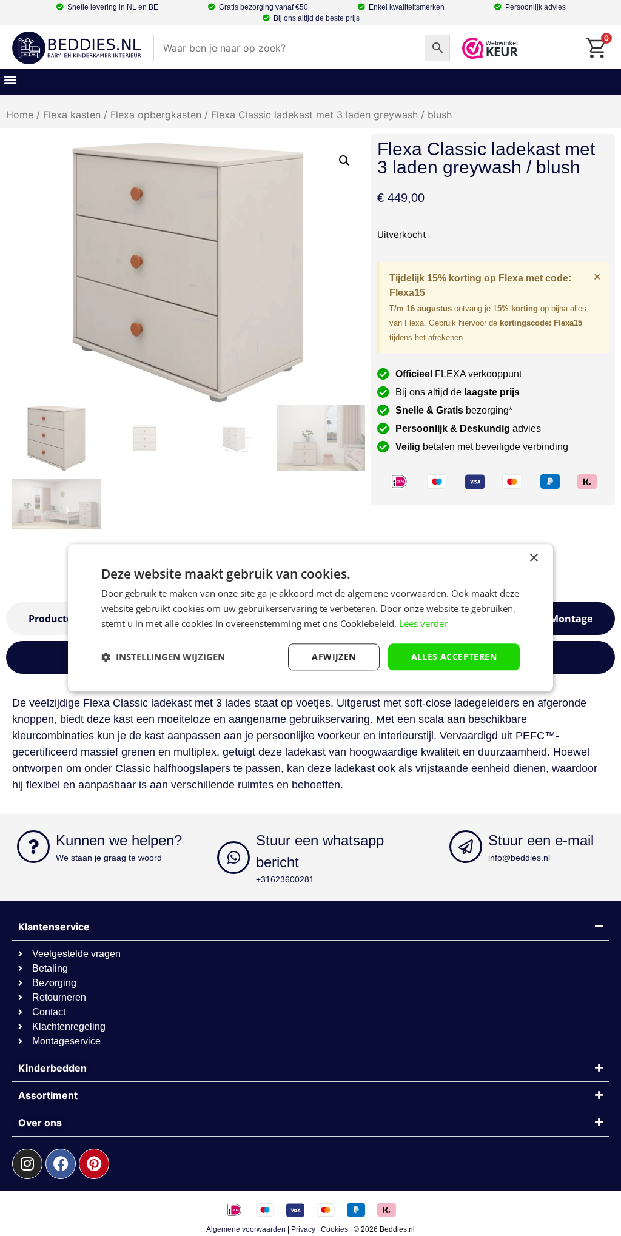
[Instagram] (27, 1164)
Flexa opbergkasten (155, 115)
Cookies (334, 1229)
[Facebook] (60, 1164)
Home (19, 115)
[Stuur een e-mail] (465, 846)
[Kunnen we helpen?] (33, 846)
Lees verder (423, 623)
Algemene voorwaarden (246, 1229)
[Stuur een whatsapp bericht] (233, 857)
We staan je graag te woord (109, 857)
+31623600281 (285, 879)
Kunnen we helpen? (119, 840)
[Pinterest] (94, 1164)
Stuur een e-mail (541, 840)
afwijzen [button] (333, 656)
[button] (10, 79)
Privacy (303, 1229)
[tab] (571, 618)
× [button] (533, 558)
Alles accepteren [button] (454, 656)
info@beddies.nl (519, 857)
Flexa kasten (72, 115)
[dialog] (310, 617)
